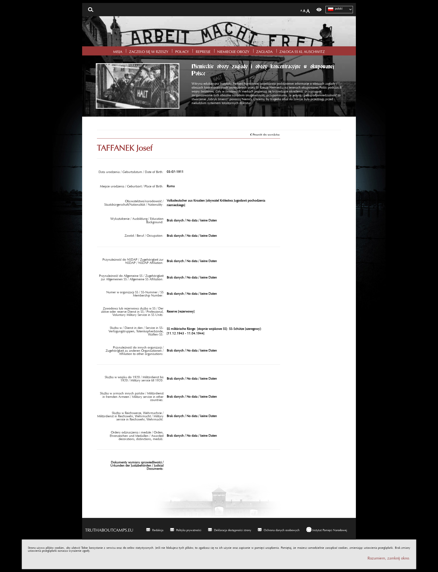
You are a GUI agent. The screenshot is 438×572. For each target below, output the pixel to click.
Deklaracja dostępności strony (232, 529)
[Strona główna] (219, 31)
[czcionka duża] (308, 9)
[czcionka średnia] (304, 10)
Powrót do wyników (266, 134)
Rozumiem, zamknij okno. (389, 557)
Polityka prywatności (188, 529)
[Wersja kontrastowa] (319, 9)
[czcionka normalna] (301, 10)
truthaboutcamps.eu (109, 528)
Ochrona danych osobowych (282, 529)
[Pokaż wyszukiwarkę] (90, 9)
